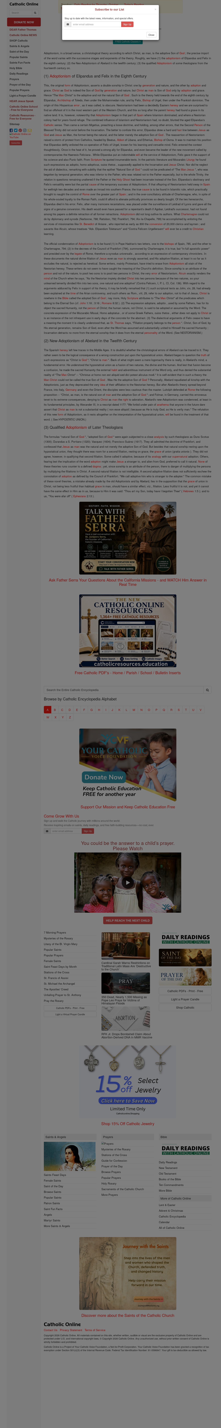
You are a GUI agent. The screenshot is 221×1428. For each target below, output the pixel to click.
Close (151, 34)
